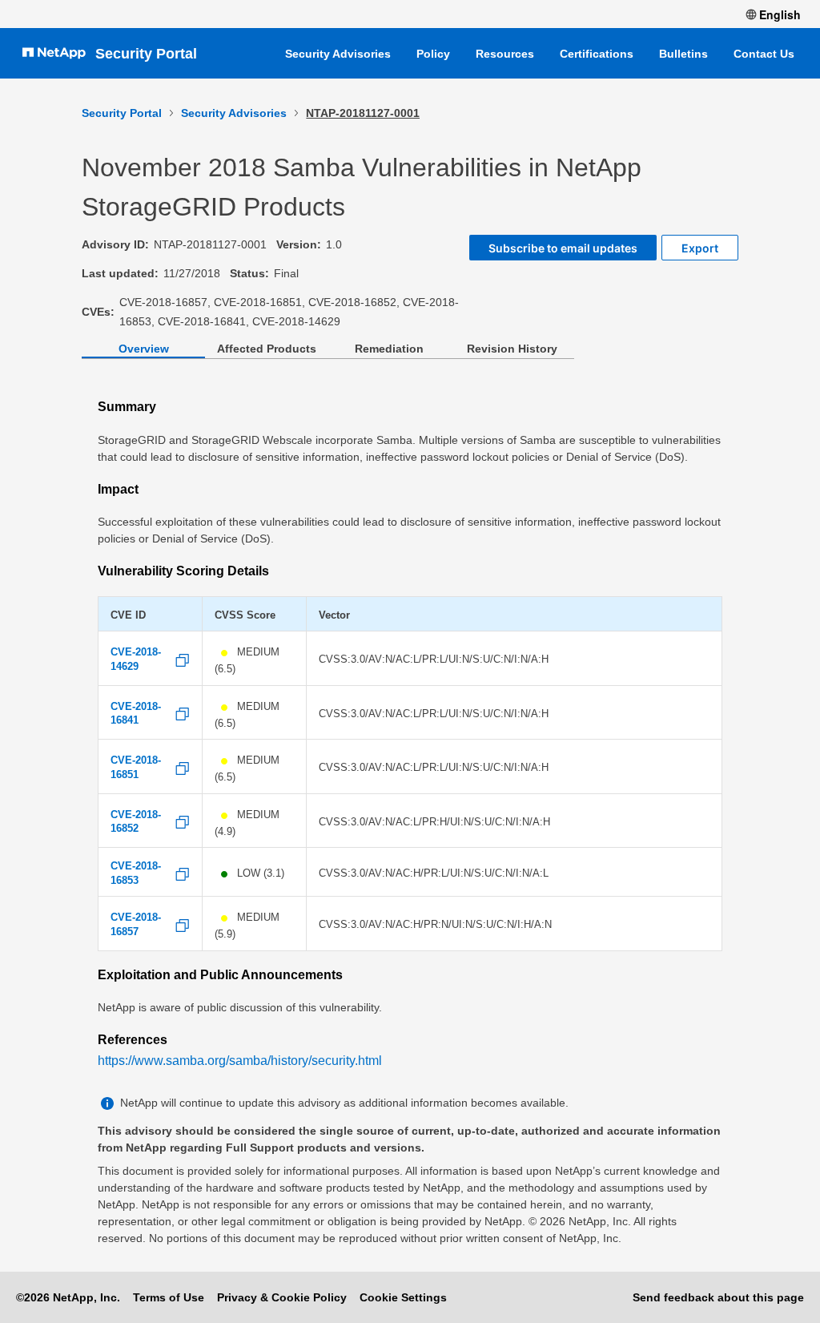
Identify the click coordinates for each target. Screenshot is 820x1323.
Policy (433, 53)
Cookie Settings (403, 1297)
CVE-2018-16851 (136, 767)
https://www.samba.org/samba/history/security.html (240, 1060)
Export (699, 248)
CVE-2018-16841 (136, 714)
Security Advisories (338, 53)
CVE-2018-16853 (136, 873)
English (780, 14)
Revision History (512, 348)
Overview (144, 348)
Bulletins (683, 53)
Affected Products (266, 348)
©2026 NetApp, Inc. (68, 1297)
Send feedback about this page (718, 1297)
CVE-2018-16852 (136, 822)
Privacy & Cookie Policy (282, 1297)
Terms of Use (168, 1297)
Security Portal (146, 54)
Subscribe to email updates (562, 248)
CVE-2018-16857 (136, 925)
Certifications (596, 53)
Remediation (389, 348)
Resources (505, 53)
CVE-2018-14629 (136, 659)
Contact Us (764, 53)
